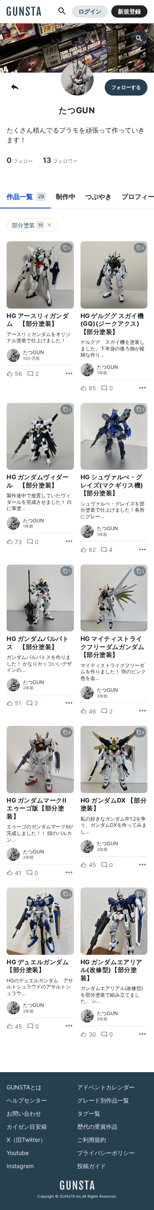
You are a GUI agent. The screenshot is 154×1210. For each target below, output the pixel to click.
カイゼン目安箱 (27, 1126)
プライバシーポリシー (106, 1152)
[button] (62, 11)
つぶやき (98, 196)
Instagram (20, 1165)
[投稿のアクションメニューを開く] (69, 374)
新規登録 (129, 11)
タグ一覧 (88, 1113)
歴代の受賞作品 (97, 1126)
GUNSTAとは (24, 1087)
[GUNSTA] (24, 12)
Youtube (18, 1152)
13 (60, 160)
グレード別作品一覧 (103, 1100)
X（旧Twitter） (26, 1139)
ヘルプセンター (27, 1100)
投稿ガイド (91, 1165)
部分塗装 (27, 225)
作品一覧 (25, 196)
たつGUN (33, 352)
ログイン (89, 11)
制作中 (66, 196)
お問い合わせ (24, 1113)
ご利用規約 (91, 1139)
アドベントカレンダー (106, 1087)
